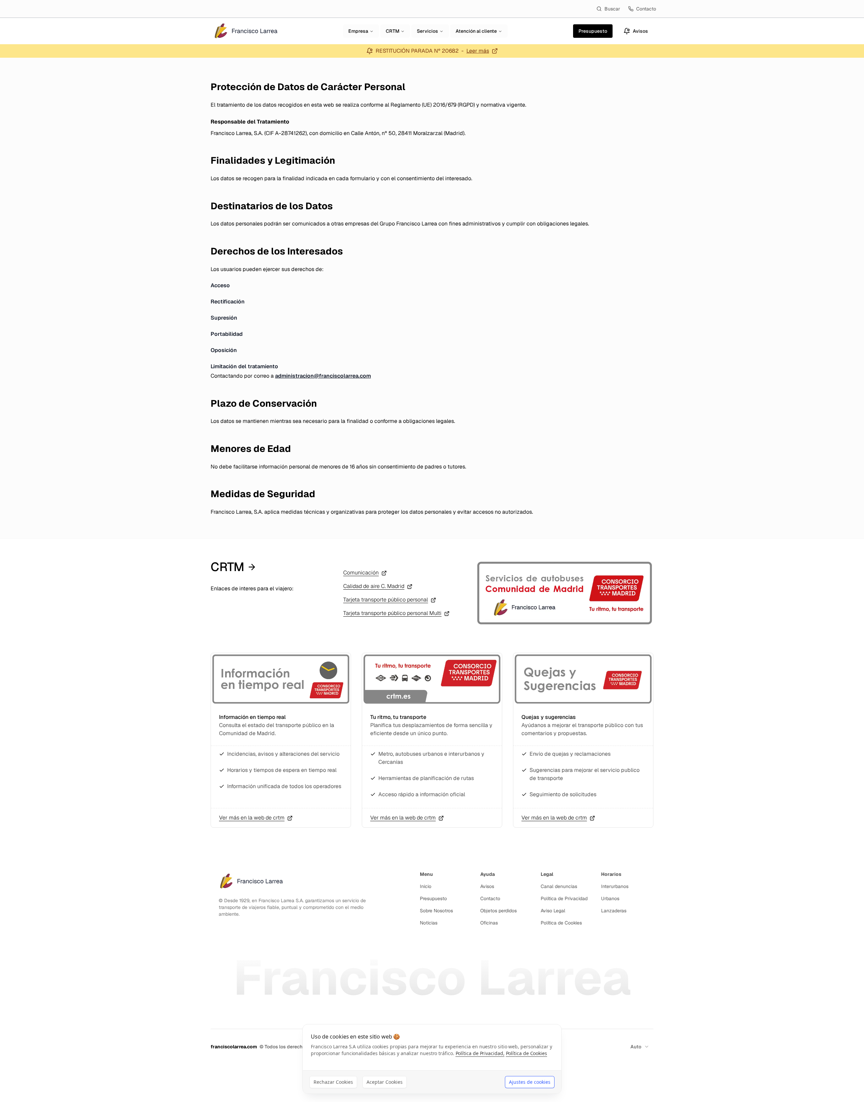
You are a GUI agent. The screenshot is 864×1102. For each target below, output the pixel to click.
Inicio (425, 886)
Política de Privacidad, (480, 1053)
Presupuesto (433, 898)
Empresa (358, 31)
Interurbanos (614, 886)
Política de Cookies (561, 923)
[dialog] (432, 1059)
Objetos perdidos (498, 911)
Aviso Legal (553, 911)
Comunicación (361, 572)
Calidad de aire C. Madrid (373, 586)
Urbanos (610, 898)
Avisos (487, 886)
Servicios (427, 31)
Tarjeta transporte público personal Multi (392, 613)
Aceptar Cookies (385, 1082)
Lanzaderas (613, 911)
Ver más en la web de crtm (252, 817)
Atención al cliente (476, 31)
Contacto (646, 9)
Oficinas (489, 923)
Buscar (612, 9)
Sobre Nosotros (436, 911)
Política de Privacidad (564, 898)
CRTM (392, 31)
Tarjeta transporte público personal (385, 599)
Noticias (428, 923)
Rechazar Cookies (333, 1082)
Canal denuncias (559, 886)
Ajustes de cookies (529, 1082)
